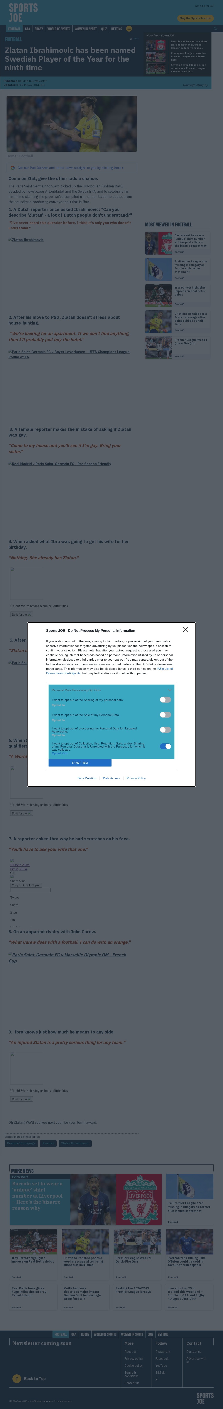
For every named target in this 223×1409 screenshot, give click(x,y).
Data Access (111, 778)
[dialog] (111, 704)
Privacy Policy (136, 778)
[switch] (165, 700)
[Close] (187, 631)
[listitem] (111, 690)
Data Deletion (87, 778)
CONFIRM (80, 763)
